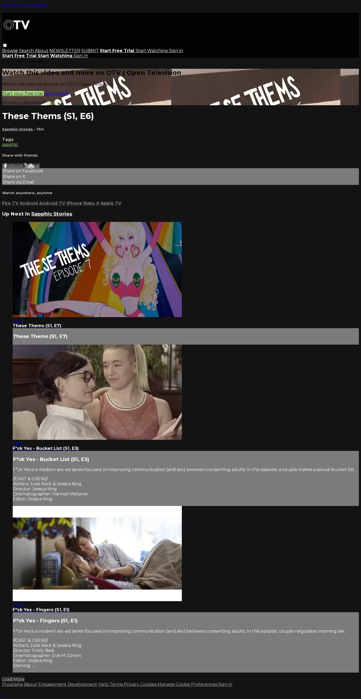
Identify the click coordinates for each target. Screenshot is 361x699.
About (41, 50)
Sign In (80, 55)
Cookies (149, 684)
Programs (12, 684)
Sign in (176, 50)
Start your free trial (23, 93)
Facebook (13, 165)
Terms (117, 684)
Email (34, 165)
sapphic (10, 144)
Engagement (52, 684)
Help (104, 684)
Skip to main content (24, 4)
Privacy (132, 684)
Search (27, 50)
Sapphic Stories (18, 129)
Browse (10, 50)
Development (82, 684)
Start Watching (152, 50)
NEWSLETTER (64, 50)
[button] (5, 45)
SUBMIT (90, 50)
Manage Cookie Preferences (188, 684)
